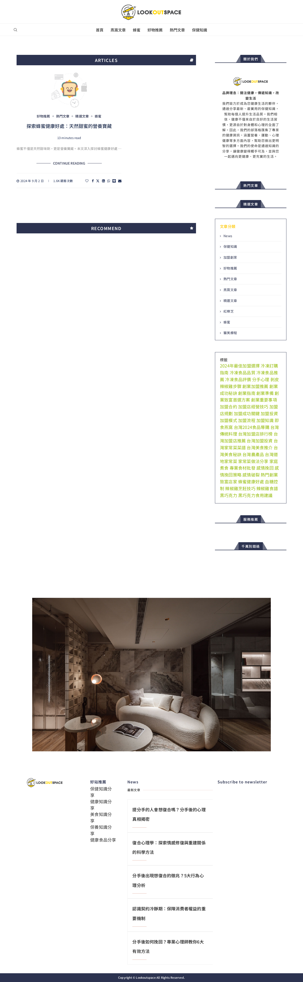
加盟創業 (230, 257)
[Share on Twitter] (97, 180)
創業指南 (246, 393)
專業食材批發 (242, 468)
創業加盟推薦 (255, 386)
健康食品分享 (103, 840)
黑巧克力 (228, 495)
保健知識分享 (101, 792)
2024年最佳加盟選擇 (240, 365)
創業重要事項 (264, 400)
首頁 (99, 30)
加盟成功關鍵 (247, 413)
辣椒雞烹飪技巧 (240, 488)
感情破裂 (251, 474)
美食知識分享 (101, 817)
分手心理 (260, 379)
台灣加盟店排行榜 (255, 434)
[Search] (15, 29)
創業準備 (265, 393)
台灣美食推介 (259, 447)
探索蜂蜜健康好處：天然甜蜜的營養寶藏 (69, 125)
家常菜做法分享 (253, 461)
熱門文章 (177, 30)
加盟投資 (269, 413)
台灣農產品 (253, 454)
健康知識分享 (101, 804)
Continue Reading (69, 163)
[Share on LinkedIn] (103, 180)
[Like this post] (87, 180)
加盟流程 (246, 420)
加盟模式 (228, 420)
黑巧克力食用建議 (255, 495)
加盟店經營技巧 (253, 406)
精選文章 (230, 300)
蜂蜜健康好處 (251, 481)
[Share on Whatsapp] (108, 180)
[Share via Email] (119, 180)
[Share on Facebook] (93, 180)
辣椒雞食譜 (267, 488)
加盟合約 (228, 406)
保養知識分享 (101, 830)
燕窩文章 (118, 30)
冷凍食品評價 (238, 379)
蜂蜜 (136, 30)
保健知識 (199, 30)
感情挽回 (265, 468)
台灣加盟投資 (259, 440)
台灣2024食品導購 (251, 427)
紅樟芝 (228, 311)
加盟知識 (265, 420)
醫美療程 (230, 333)
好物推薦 (155, 30)
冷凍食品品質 (242, 372)
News (227, 236)
